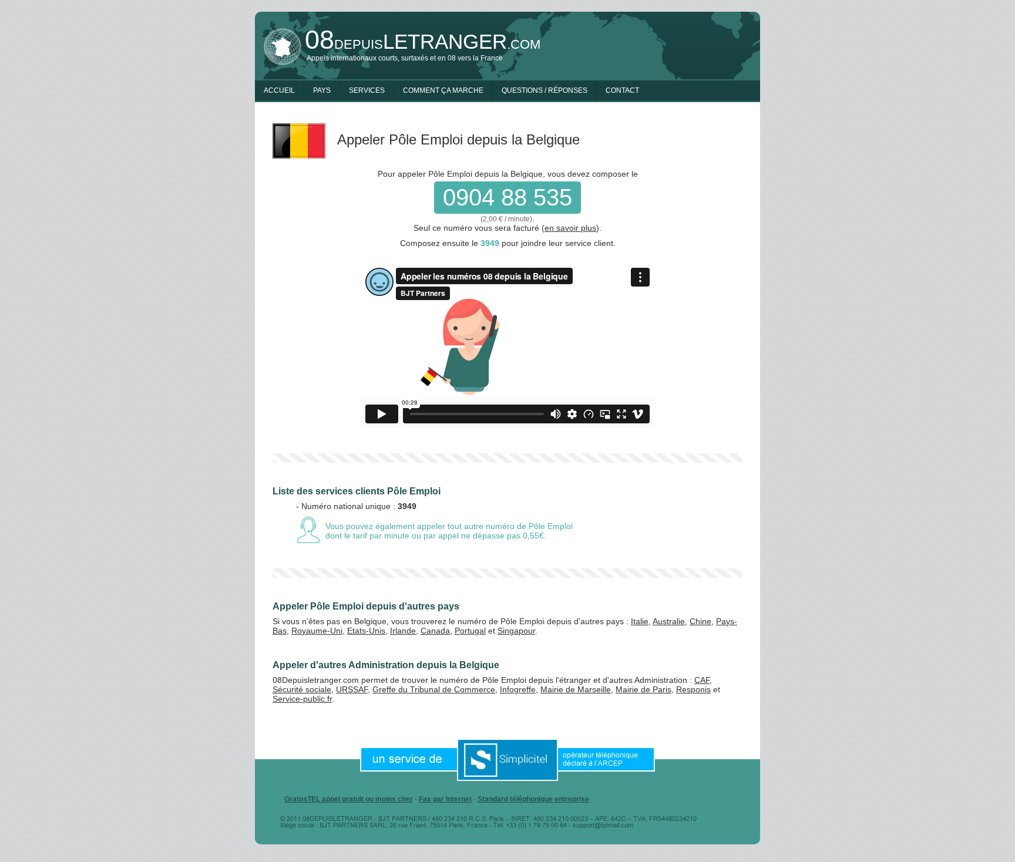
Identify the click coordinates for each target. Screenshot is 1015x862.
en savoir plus (570, 228)
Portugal (470, 630)
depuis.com (422, 41)
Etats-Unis (366, 630)
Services (367, 90)
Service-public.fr (302, 698)
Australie (669, 621)
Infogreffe (518, 689)
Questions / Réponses (544, 90)
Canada (435, 630)
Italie (639, 621)
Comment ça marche (443, 90)
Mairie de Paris (643, 689)
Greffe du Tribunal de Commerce (433, 689)
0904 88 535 (507, 197)
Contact (622, 90)
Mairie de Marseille (575, 689)
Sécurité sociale (302, 689)
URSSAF (352, 689)
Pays (322, 90)
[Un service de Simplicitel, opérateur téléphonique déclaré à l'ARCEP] (507, 759)
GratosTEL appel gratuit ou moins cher (348, 799)
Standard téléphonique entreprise (533, 799)
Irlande (403, 630)
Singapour (516, 630)
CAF (702, 680)
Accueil (279, 90)
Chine (700, 621)
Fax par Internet (445, 799)
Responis (693, 689)
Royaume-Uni (316, 630)
